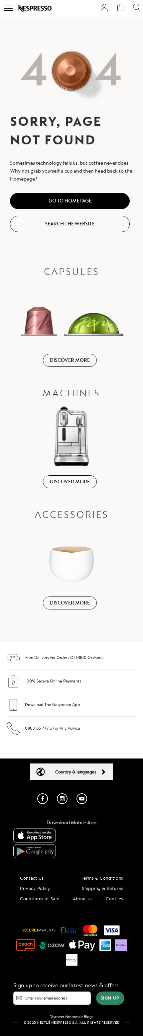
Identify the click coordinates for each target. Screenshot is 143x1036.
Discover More (70, 360)
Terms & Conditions (102, 878)
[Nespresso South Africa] (34, 8)
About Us (83, 898)
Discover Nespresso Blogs (71, 1016)
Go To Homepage (70, 201)
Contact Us (32, 878)
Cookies (114, 898)
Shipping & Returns (102, 888)
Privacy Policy (35, 888)
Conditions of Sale (40, 898)
